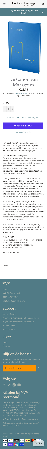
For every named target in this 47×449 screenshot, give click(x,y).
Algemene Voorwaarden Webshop (18, 322)
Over (5, 343)
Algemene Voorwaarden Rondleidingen (21, 318)
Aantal (6, 103)
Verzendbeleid (9, 314)
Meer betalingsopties (22, 132)
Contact (6, 346)
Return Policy (9, 330)
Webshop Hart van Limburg (19, 434)
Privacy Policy (9, 326)
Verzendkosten (21, 93)
